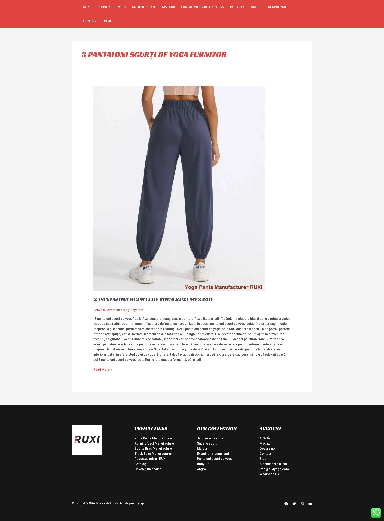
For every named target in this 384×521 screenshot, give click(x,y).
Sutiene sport (144, 7)
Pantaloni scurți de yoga (202, 7)
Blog (108, 21)
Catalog (140, 464)
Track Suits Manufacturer (153, 454)
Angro (256, 7)
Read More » (102, 369)
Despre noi (277, 7)
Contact (90, 21)
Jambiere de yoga (111, 7)
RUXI (86, 7)
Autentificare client (273, 464)
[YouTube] (310, 504)
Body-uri (237, 7)
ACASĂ (265, 438)
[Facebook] (286, 504)
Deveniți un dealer (148, 469)
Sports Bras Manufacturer (154, 448)
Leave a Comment (106, 310)
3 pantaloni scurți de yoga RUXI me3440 (153, 299)
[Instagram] (302, 504)
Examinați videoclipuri (213, 454)
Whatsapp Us (269, 474)
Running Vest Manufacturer (155, 443)
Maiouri (168, 7)
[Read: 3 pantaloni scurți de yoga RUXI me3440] (179, 188)
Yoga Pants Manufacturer (153, 438)
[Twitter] (294, 504)
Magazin (266, 443)
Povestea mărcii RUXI (150, 459)
